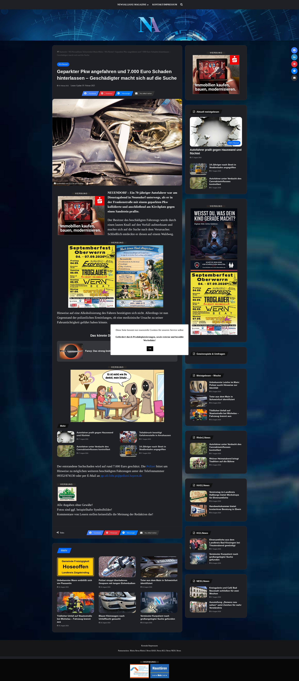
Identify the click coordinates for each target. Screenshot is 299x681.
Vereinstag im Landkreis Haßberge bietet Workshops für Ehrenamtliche (224, 495)
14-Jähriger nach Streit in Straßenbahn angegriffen (152, 448)
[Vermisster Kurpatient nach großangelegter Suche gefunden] (159, 602)
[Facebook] (294, 50)
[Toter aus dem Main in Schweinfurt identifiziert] (159, 566)
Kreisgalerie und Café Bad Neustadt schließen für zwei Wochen (224, 591)
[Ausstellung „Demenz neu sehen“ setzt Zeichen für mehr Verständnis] (198, 606)
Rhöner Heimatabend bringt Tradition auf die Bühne (224, 460)
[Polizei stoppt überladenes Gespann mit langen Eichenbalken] (117, 566)
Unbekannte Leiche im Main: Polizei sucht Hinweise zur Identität (224, 385)
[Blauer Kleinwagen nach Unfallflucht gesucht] (117, 602)
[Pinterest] (294, 64)
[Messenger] (294, 71)
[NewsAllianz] (149, 25)
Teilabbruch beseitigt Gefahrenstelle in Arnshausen (155, 434)
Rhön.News (135, 650)
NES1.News (176, 650)
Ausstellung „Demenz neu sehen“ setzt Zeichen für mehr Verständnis (225, 605)
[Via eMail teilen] (294, 78)
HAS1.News (156, 650)
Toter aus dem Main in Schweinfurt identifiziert (222, 398)
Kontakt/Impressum (164, 4)
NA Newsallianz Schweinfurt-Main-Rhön (86, 52)
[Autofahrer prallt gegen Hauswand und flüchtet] (65, 437)
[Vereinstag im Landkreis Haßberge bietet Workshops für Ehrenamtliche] (198, 496)
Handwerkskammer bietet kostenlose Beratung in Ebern (225, 507)
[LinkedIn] (294, 57)
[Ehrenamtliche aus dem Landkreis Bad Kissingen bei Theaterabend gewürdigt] (198, 544)
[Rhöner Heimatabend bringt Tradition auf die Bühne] (198, 463)
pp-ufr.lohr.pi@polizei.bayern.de (121, 475)
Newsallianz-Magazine (131, 4)
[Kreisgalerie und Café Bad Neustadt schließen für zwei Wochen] (198, 592)
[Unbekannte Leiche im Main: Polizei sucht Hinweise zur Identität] (198, 387)
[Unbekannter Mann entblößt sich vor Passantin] (75, 566)
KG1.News (166, 650)
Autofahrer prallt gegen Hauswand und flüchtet (95, 434)
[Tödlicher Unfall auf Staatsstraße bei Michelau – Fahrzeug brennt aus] (75, 602)
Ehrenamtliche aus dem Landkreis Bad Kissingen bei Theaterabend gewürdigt (224, 542)
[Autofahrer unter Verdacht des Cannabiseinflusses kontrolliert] (65, 451)
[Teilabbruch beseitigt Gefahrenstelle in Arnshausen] (128, 437)
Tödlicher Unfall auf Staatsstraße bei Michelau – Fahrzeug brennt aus (74, 619)
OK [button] (150, 349)
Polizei (151, 466)
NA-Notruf (109, 52)
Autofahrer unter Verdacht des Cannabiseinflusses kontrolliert (93, 448)
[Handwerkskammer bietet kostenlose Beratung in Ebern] (198, 511)
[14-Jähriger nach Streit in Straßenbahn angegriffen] (128, 451)
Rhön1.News (145, 650)
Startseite (63, 52)
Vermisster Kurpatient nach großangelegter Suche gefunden (223, 557)
